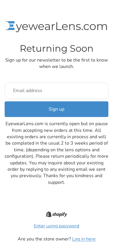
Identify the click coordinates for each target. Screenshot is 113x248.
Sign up (56, 109)
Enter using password (56, 226)
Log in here (84, 239)
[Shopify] (56, 214)
